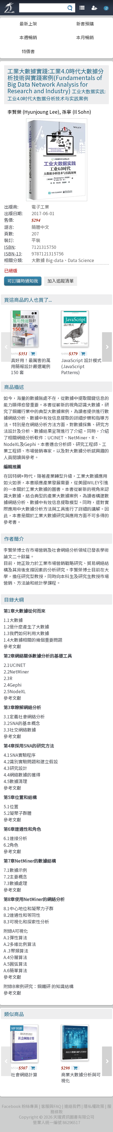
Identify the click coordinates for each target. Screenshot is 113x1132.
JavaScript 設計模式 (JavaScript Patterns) (81, 366)
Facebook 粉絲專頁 (20, 1106)
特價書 (28, 51)
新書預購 (85, 23)
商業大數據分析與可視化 (81, 1077)
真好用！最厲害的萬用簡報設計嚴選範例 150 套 (30, 366)
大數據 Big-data (47, 260)
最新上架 (28, 23)
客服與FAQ (51, 1106)
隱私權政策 (94, 1106)
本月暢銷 (85, 37)
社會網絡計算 (24, 1074)
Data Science (81, 260)
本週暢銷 (28, 37)
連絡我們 (72, 1106)
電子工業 (40, 206)
